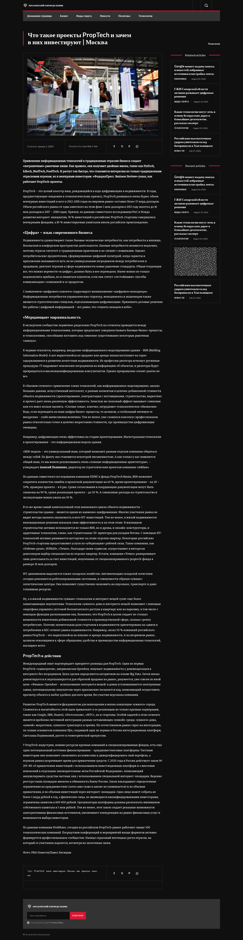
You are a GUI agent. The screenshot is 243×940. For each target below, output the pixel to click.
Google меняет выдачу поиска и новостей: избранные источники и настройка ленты (194, 69)
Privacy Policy (57, 923)
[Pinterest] (129, 146)
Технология (214, 43)
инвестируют (59, 871)
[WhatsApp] (137, 146)
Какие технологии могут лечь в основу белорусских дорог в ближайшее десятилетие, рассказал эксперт (194, 117)
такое (94, 871)
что (29, 875)
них (78, 871)
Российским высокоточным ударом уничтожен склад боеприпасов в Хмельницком (193, 141)
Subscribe (77, 915)
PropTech (39, 871)
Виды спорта (181, 101)
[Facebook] (114, 146)
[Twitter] (121, 146)
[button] (206, 5)
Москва (71, 871)
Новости (179, 151)
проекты (86, 871)
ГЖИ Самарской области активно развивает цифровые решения (194, 92)
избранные (180, 79)
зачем (48, 871)
